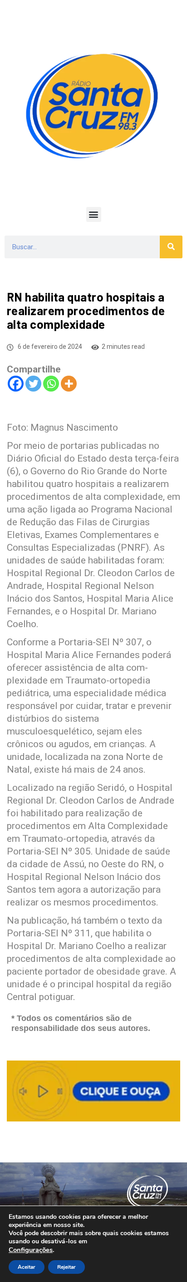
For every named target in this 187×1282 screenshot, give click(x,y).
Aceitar (26, 1267)
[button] (93, 214)
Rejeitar (66, 1267)
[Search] (171, 247)
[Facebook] (16, 384)
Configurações (31, 1250)
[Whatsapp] (51, 384)
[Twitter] (33, 384)
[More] (69, 384)
